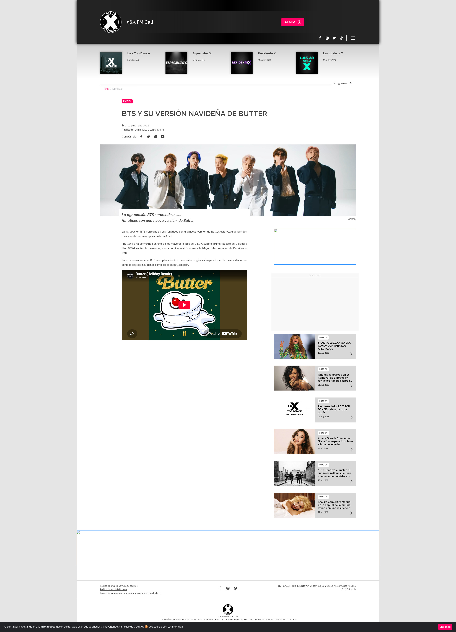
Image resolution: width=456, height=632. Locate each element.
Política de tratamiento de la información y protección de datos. (131, 593)
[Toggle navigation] (353, 38)
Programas (340, 83)
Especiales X (202, 53)
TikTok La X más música (341, 38)
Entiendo (445, 626)
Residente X (267, 53)
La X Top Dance (138, 53)
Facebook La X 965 (320, 38)
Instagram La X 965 (327, 38)
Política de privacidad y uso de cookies (119, 586)
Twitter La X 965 (334, 38)
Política (178, 626)
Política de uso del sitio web (113, 589)
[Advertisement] (315, 304)
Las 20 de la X (333, 53)
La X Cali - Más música (110, 22)
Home (106, 89)
